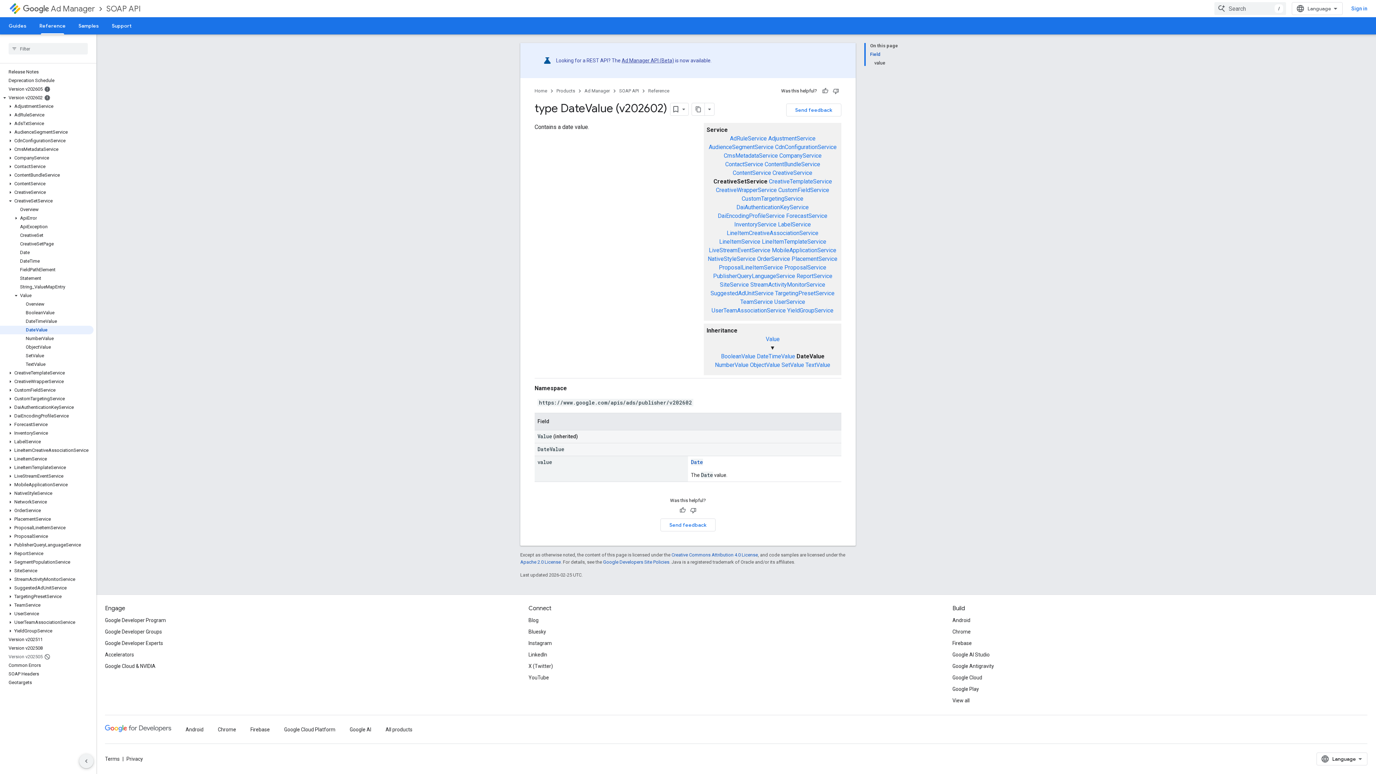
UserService (789, 301)
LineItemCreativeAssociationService (772, 233)
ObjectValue (765, 365)
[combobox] (1250, 8)
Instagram (540, 643)
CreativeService (792, 172)
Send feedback (813, 110)
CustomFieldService (803, 190)
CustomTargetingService (772, 198)
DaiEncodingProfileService (751, 215)
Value (773, 339)
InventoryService (755, 224)
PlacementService (814, 258)
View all (961, 700)
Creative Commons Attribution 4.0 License (715, 555)
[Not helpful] (836, 91)
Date (697, 462)
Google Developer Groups (133, 632)
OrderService (773, 258)
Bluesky (537, 632)
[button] (47, 98)
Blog (534, 620)
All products (399, 729)
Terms (112, 759)
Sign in (1359, 8)
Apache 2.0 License (540, 562)
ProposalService (805, 267)
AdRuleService (748, 138)
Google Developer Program (135, 620)
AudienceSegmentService (741, 147)
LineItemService (739, 241)
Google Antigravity (973, 666)
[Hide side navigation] (86, 761)
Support (122, 26)
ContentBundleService (792, 164)
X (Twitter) (541, 666)
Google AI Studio (971, 655)
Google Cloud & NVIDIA (130, 666)
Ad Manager (73, 9)
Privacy (134, 759)
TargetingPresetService (805, 293)
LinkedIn (538, 655)
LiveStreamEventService (739, 250)
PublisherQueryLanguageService (754, 276)
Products (565, 91)
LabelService (794, 224)
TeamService (756, 301)
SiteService (734, 284)
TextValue (818, 365)
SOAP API (123, 9)
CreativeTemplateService (800, 181)
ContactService (744, 164)
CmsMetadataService (751, 155)
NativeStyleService (732, 258)
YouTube (539, 677)
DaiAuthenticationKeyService (772, 207)
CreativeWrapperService (746, 190)
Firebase (962, 643)
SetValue (793, 365)
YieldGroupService (810, 310)
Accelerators (119, 655)
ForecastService (806, 215)
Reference (52, 26)
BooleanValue (738, 356)
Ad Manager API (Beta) (648, 60)
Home (541, 91)
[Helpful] (825, 91)
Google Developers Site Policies (636, 562)
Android (961, 620)
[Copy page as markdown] (698, 109)
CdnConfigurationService (806, 147)
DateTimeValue (776, 356)
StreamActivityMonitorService (787, 284)
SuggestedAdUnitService (742, 293)
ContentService (752, 172)
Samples (88, 26)
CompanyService (800, 155)
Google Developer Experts (134, 643)
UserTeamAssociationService (749, 310)
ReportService (814, 276)
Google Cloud (967, 677)
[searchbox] (48, 48)
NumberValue (732, 365)
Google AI (360, 729)
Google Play (965, 689)
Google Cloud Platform (309, 729)
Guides (18, 26)
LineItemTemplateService (794, 241)
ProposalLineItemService (751, 267)
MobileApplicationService (804, 250)
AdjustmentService (792, 138)
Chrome (961, 632)
